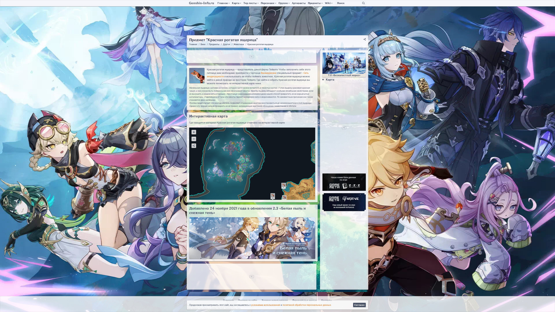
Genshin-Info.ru (201, 3)
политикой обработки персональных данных (307, 305)
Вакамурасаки (268, 73)
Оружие (283, 3)
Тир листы (250, 3)
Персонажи (267, 3)
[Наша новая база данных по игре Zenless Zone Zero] (344, 182)
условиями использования (265, 305)
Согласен (359, 305)
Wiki (328, 3)
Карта (235, 3)
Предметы (314, 3)
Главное (223, 3)
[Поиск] (363, 3)
